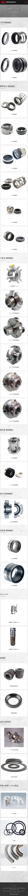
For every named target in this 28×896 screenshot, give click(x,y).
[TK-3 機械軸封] (14, 212)
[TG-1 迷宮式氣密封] (14, 740)
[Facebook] (13, 886)
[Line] (15, 886)
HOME (11, 12)
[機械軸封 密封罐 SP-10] (14, 639)
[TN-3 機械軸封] (14, 549)
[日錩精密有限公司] (8, 2)
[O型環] (14, 831)
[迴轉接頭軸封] (14, 703)
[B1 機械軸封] (14, 68)
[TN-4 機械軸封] (14, 576)
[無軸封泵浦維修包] (14, 676)
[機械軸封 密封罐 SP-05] (14, 612)
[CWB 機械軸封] (14, 448)
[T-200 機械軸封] (14, 41)
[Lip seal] (14, 858)
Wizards (16, 894)
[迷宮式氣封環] (14, 767)
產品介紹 (16, 12)
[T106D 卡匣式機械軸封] (14, 411)
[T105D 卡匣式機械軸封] (14, 357)
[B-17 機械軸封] (14, 131)
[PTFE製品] (14, 804)
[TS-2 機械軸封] (14, 158)
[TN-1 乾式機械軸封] (14, 475)
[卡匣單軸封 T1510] (14, 276)
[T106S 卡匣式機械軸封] (14, 384)
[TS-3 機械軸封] (14, 185)
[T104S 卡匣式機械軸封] (14, 303)
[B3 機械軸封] (14, 104)
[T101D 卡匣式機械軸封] (14, 330)
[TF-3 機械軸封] (14, 239)
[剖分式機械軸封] (14, 512)
